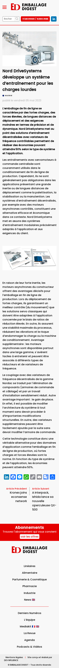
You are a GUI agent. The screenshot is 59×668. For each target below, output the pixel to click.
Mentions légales (14, 657)
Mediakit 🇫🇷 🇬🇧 (29, 626)
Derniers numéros (29, 613)
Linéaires (29, 566)
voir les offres (30, 536)
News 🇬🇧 (29, 600)
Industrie (29, 593)
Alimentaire (29, 573)
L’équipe (29, 620)
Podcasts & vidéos (29, 647)
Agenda (29, 640)
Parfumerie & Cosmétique (29, 579)
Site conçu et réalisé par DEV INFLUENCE (28, 659)
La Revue (29, 633)
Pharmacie (29, 586)
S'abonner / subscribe (35, 18)
